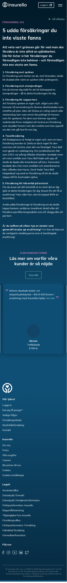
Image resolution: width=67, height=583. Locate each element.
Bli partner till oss (11, 465)
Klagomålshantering (13, 510)
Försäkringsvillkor (11, 520)
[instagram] (8, 552)
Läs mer (50, 298)
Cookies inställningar (13, 475)
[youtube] (14, 552)
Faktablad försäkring (13, 530)
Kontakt (6, 430)
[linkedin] (21, 552)
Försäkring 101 (13, 22)
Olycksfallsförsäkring (13, 425)
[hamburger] (61, 5)
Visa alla (33, 275)
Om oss (6, 445)
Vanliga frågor (9, 415)
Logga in (7, 405)
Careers (6, 460)
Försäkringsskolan (12, 420)
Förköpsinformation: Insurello (17, 505)
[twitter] (27, 552)
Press (5, 450)
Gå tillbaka (58, 19)
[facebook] (3, 552)
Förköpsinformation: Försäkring (18, 525)
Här (44, 229)
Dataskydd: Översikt (13, 495)
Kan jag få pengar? (12, 410)
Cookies (6, 470)
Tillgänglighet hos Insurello (16, 515)
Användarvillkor (10, 490)
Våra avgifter (9, 455)
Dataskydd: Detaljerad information (21, 500)
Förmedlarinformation (13, 535)
